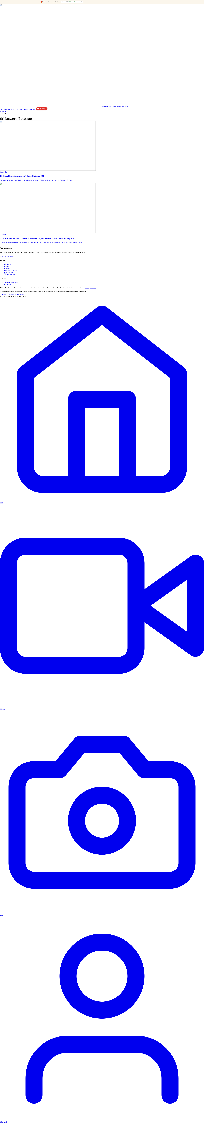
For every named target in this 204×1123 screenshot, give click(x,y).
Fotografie (7, 109)
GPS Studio (20, 109)
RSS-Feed (7, 284)
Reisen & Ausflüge (10, 270)
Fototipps (7, 266)
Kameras (7, 268)
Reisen (13, 109)
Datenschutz (12, 294)
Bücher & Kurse (29, 109)
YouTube (43, 109)
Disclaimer (20, 294)
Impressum (3, 294)
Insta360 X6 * (72, 2)
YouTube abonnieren (11, 282)
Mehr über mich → (6, 256)
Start (1, 109)
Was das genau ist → (90, 288)
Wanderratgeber (9, 274)
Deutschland (8, 272)
